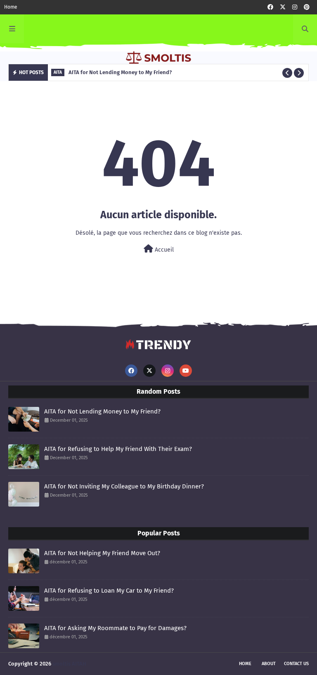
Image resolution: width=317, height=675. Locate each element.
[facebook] (270, 7)
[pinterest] (306, 7)
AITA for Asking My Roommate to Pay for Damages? (115, 628)
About (269, 663)
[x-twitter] (283, 7)
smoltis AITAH (69, 664)
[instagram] (294, 7)
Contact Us (296, 663)
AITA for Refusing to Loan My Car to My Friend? (109, 590)
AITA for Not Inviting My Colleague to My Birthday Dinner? (124, 486)
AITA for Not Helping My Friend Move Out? (102, 553)
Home (10, 7)
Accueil (163, 249)
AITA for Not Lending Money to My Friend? (102, 411)
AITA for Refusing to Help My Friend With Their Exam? (118, 449)
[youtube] (186, 370)
